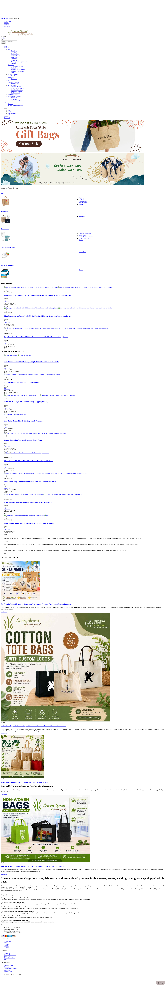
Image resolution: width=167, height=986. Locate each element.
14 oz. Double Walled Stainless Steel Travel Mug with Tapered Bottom (29, 523)
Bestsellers (4, 212)
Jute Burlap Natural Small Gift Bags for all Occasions (23, 421)
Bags (2, 193)
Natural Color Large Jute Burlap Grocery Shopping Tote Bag (26, 402)
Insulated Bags (83, 201)
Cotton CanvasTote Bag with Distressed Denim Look (23, 440)
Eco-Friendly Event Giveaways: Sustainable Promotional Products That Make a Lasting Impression (36, 604)
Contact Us (7, 118)
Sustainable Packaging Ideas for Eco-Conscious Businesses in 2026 (24, 782)
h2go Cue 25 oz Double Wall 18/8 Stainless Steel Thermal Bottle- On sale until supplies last (36, 337)
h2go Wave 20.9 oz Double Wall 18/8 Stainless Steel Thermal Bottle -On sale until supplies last (37, 295)
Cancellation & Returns (10, 968)
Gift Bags (81, 199)
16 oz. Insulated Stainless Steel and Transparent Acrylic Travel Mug (28, 502)
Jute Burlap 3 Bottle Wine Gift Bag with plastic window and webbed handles (31, 362)
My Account (7, 941)
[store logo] (21, 36)
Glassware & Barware (85, 233)
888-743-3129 (5, 18)
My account (7, 21)
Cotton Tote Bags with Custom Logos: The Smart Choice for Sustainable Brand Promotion (33, 726)
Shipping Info (8, 971)
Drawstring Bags (83, 202)
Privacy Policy (12, 113)
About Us (10, 111)
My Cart (6, 24)
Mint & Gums (82, 252)
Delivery (6, 967)
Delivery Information (10, 955)
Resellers (6, 116)
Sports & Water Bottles (85, 238)
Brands (81, 240)
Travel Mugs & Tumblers (86, 236)
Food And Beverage (8, 247)
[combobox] (9, 41)
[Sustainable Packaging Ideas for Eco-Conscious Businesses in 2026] (23, 777)
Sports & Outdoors (7, 265)
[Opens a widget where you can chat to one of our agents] (160, 983)
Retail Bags (82, 204)
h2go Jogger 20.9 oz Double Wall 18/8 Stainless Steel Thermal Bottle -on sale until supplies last (37, 316)
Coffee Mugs (82, 235)
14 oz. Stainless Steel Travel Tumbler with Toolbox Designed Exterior (28, 461)
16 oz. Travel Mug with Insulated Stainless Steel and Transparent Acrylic (30, 482)
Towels (81, 270)
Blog (9, 110)
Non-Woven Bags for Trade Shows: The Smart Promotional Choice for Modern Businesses (33, 866)
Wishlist (6, 23)
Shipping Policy (8, 965)
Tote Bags (81, 198)
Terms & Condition (9, 958)
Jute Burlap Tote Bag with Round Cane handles (21, 382)
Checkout (6, 26)
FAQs (9, 115)
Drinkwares (5, 229)
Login (5, 942)
